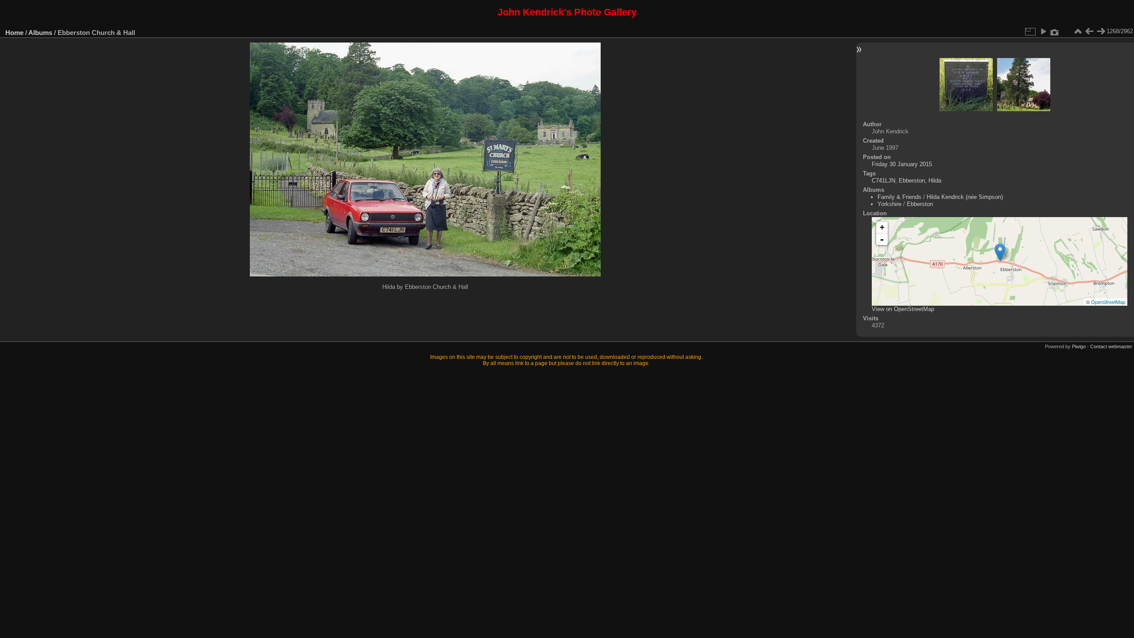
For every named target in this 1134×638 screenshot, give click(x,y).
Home (14, 32)
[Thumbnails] (1078, 31)
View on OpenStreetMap (903, 309)
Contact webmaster (1111, 346)
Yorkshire (889, 204)
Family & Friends (899, 197)
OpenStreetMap (1108, 301)
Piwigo (1079, 346)
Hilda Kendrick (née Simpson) (965, 197)
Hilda (934, 180)
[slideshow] (1043, 31)
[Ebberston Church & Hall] (1000, 252)
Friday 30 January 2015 (902, 164)
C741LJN (883, 180)
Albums (40, 32)
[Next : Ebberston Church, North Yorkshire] (1101, 31)
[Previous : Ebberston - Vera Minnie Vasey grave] (1089, 31)
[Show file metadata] (1054, 31)
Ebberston (912, 180)
